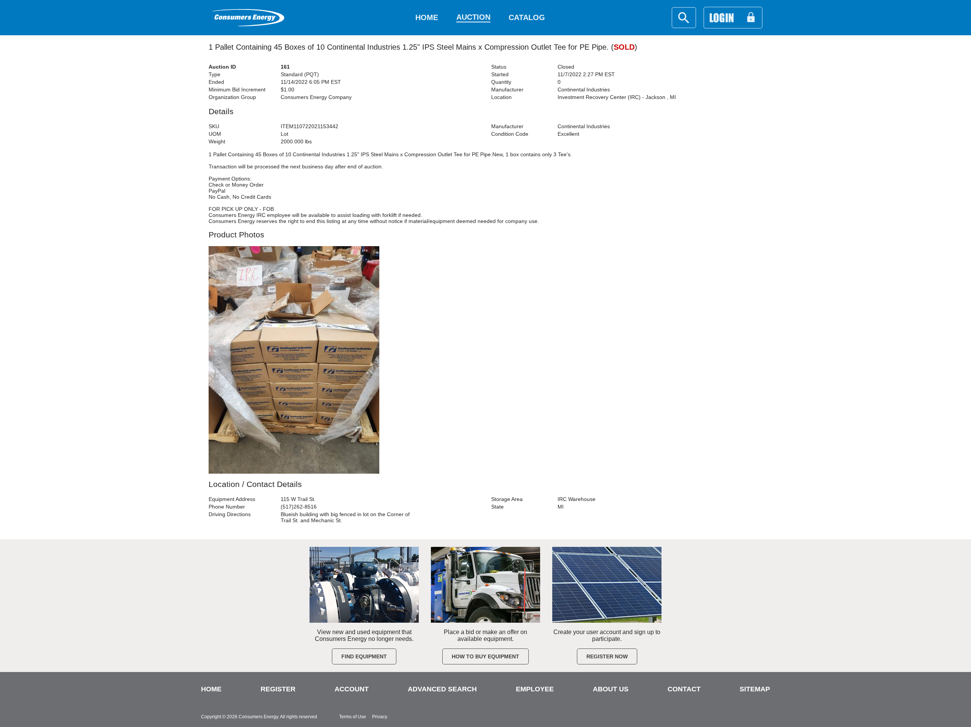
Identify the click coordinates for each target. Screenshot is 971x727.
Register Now (607, 656)
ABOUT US (610, 689)
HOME (211, 689)
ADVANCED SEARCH (442, 689)
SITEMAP (755, 689)
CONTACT (684, 689)
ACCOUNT (352, 689)
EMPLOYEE (535, 689)
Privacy (379, 716)
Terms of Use (352, 716)
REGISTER (278, 689)
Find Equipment (364, 656)
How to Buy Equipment (485, 656)
